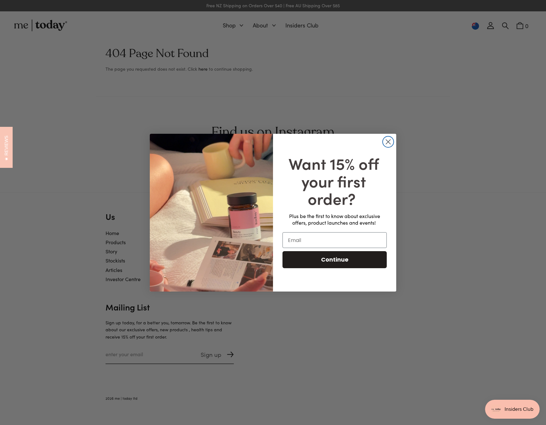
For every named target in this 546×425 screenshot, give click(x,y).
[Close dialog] (388, 141)
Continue (335, 259)
